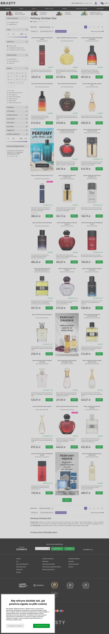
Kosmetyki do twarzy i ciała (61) (17, 50)
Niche (21, 8)
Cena (8, 29)
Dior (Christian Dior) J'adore (42, 406)
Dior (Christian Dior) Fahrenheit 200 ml (42, 454)
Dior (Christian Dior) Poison (67, 84)
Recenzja (18, 572)
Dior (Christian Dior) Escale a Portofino (92, 454)
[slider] (7, 37)
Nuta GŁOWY (11, 119)
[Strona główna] (31, 21)
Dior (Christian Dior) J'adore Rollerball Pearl (67, 361)
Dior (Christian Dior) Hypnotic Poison (67, 223)
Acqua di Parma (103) (14, 96)
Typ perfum (10, 111)
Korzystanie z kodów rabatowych (51, 566)
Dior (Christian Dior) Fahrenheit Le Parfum (92, 38)
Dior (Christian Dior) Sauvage (42, 223)
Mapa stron (19, 569)
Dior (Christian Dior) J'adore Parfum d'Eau (92, 361)
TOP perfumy (43, 13)
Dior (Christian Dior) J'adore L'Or (92, 84)
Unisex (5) (11, 63)
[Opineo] (54, 589)
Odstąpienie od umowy (48, 564)
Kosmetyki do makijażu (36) (16, 48)
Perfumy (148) (12, 46)
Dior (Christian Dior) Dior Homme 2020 (67, 176)
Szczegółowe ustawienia (15, 626)
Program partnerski (74, 558)
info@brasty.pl (88, 549)
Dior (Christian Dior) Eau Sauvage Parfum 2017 (42, 269)
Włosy (34, 8)
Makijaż (64, 8)
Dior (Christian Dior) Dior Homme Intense (92, 130)
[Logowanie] (96, 3)
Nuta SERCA (10, 122)
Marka (9, 68)
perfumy (95, 524)
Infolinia (21, 548)
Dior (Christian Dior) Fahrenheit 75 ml (92, 223)
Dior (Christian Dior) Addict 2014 (42, 175)
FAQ (17, 561)
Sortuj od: (33, 27)
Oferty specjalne (12, 18)
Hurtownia (100, 8)
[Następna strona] (102, 27)
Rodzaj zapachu (12, 115)
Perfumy (8, 8)
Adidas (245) (12, 100)
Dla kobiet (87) (13, 59)
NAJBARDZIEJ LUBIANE (96, 13)
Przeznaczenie (12, 55)
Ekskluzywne (20, 13)
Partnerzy (71, 561)
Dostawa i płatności (47, 558)
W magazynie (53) (13, 22)
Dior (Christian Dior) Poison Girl (67, 406)
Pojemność (10, 130)
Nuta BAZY (10, 126)
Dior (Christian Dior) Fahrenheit (42, 84)
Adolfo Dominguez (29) (15, 102)
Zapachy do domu (82, 8)
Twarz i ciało (49, 8)
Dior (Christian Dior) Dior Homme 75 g (92, 176)
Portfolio (10, 42)
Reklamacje (45, 561)
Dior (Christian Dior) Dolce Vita (67, 38)
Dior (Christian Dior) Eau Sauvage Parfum (92, 315)
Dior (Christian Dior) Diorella (42, 314)
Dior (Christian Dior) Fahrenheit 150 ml (42, 38)
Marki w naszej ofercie (48, 569)
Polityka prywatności (22, 564)
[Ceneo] (23, 587)
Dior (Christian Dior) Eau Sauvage (92, 407)
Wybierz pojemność (13, 134)
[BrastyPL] (38, 586)
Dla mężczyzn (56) (13, 61)
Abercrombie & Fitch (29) (15, 92)
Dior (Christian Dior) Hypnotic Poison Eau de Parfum (67, 130)
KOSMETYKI (68, 13)
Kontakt (18, 558)
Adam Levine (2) (13, 98)
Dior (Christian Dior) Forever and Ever (42, 361)
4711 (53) (11, 90)
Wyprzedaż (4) (12, 24)
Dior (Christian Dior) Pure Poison (67, 269)
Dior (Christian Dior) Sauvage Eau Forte (92, 269)
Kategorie (10, 107)
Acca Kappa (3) (13, 94)
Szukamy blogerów (73, 564)
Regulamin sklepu (21, 566)
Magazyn (70, 566)
